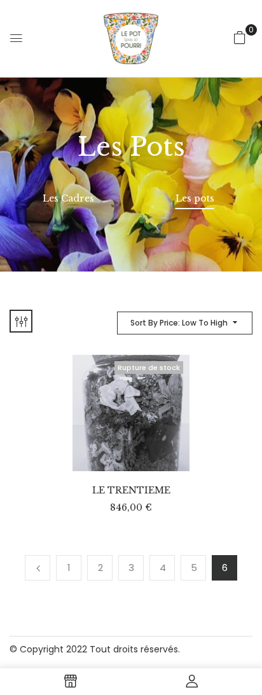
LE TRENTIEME (131, 490)
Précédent (37, 568)
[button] (239, 37)
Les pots (195, 198)
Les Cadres (68, 198)
